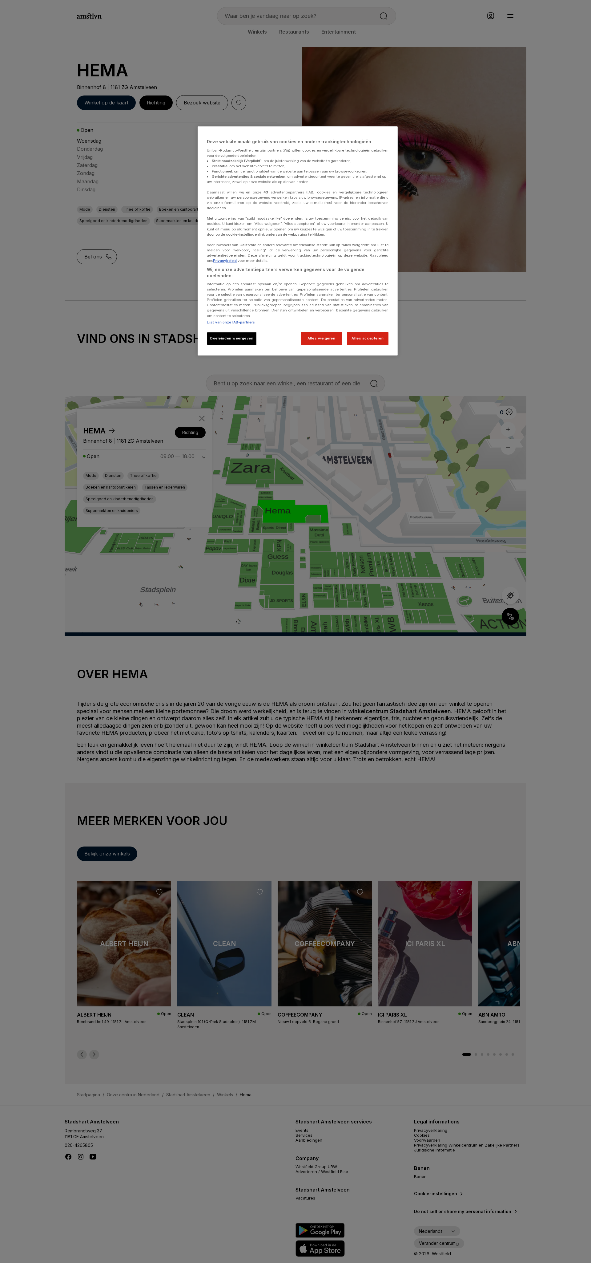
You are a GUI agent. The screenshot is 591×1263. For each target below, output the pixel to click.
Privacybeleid (225, 260)
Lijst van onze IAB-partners (231, 322)
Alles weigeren (322, 338)
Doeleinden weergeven (231, 338)
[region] (298, 240)
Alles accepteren (368, 338)
